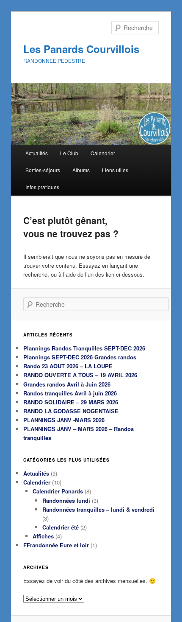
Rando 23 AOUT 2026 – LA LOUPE (68, 366)
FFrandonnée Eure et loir (56, 545)
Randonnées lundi (66, 500)
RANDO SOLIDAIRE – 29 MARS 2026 (70, 402)
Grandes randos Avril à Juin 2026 (66, 384)
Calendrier (103, 153)
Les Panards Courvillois (81, 49)
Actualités (36, 153)
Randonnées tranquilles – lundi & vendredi (98, 509)
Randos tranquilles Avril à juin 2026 (70, 393)
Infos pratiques (42, 187)
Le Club (69, 153)
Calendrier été (60, 527)
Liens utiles (115, 170)
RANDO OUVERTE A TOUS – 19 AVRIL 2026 (80, 375)
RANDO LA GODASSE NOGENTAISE (71, 411)
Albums (81, 170)
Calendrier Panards (58, 491)
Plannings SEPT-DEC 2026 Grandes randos (79, 357)
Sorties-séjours (42, 170)
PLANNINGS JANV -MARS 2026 (64, 420)
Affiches (43, 536)
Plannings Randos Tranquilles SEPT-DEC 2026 (84, 348)
